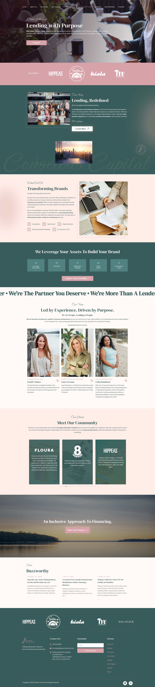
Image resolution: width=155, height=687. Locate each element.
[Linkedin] (125, 683)
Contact (121, 7)
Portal (131, 7)
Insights (98, 7)
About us (33, 7)
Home (24, 7)
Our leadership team (107, 319)
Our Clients (55, 7)
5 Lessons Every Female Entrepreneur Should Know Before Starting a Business (77, 582)
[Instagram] (131, 683)
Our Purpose (110, 7)
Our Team (44, 7)
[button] (28, 461)
